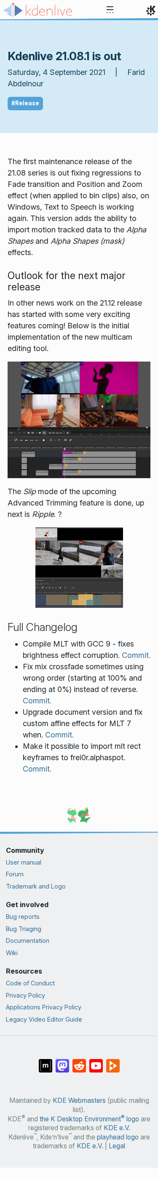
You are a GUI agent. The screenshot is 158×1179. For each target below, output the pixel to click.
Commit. (136, 655)
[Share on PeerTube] (113, 1061)
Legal (117, 1146)
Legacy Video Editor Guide (44, 1019)
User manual (23, 862)
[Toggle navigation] (110, 10)
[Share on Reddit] (79, 1061)
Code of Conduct (30, 983)
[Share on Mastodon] (62, 1061)
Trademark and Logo (36, 886)
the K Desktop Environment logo (89, 1119)
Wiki (12, 952)
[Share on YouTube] (96, 1061)
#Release (25, 103)
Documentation (27, 940)
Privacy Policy (25, 995)
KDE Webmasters (79, 1100)
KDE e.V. (117, 1128)
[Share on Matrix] (45, 1061)
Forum (15, 874)
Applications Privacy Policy (43, 1007)
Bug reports (23, 916)
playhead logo (118, 1137)
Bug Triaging (23, 928)
